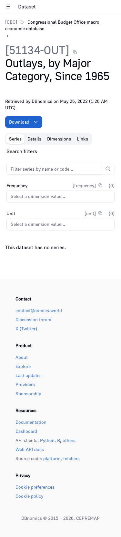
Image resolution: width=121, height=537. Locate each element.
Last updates (28, 375)
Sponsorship (28, 393)
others (69, 440)
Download (19, 122)
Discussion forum (33, 319)
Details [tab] (34, 138)
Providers (25, 384)
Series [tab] (15, 138)
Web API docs (29, 449)
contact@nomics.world (38, 310)
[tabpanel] (60, 200)
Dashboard (26, 431)
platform (52, 458)
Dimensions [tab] (59, 138)
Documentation (30, 422)
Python (47, 440)
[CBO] (11, 22)
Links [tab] (82, 138)
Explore (23, 366)
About (21, 357)
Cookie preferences (35, 487)
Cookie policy (29, 496)
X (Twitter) (26, 328)
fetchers (71, 458)
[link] (60, 25)
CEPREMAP (88, 518)
